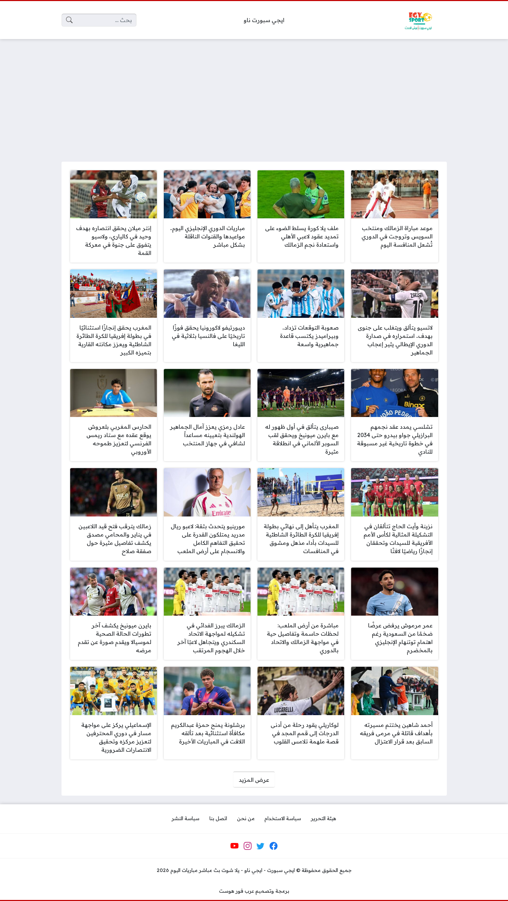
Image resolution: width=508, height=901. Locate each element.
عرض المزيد (254, 779)
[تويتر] (260, 846)
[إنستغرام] (247, 846)
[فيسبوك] (273, 846)
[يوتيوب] (234, 846)
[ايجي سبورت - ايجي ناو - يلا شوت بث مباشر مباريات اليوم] (418, 20)
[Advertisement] (254, 96)
